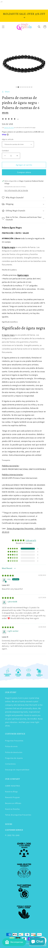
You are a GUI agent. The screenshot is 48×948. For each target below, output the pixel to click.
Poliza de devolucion (13, 752)
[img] (8, 575)
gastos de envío (9, 127)
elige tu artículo (7, 139)
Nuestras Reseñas (12, 809)
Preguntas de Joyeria (14, 758)
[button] (3, 27)
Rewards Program (12, 797)
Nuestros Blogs (11, 791)
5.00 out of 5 (31, 540)
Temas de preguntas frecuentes (18, 815)
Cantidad (5, 151)
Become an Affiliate (13, 803)
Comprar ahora (24, 172)
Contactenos (10, 764)
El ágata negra (8, 335)
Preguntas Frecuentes (14, 740)
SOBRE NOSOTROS (12, 786)
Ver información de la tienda (16, 190)
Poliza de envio (11, 746)
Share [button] (7, 91)
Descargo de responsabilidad (17, 769)
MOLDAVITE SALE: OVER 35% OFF (24, 14)
